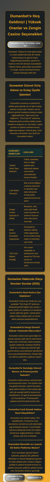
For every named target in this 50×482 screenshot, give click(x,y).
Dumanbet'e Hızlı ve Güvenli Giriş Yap (25, 44)
